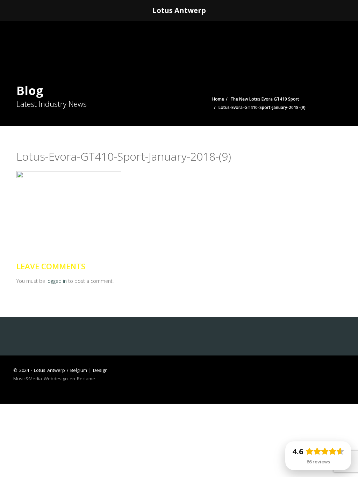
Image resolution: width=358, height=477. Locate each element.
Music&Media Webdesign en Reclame (54, 378)
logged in (56, 281)
